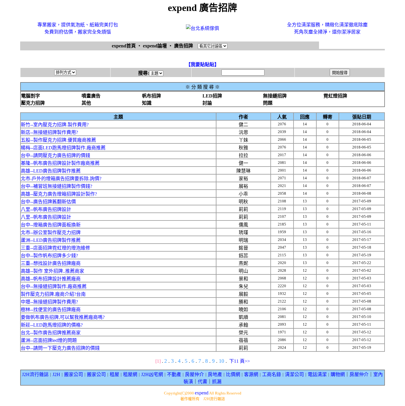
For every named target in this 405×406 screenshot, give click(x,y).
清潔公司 (294, 374)
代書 (202, 381)
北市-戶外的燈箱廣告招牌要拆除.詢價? (61, 178)
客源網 (251, 374)
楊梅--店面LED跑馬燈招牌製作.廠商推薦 (63, 147)
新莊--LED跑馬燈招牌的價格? (52, 324)
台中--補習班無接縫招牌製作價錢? (56, 186)
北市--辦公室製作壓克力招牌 (51, 232)
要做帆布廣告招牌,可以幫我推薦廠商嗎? (63, 317)
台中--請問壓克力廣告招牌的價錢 (55, 155)
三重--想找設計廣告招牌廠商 (51, 263)
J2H (56, 374)
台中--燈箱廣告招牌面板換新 (51, 224)
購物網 (338, 374)
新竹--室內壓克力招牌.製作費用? (55, 124)
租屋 (114, 374)
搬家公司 (73, 374)
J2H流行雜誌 (35, 374)
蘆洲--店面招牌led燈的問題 (49, 340)
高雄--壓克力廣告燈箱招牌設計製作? (59, 193)
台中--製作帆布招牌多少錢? (49, 255)
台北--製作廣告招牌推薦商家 (51, 332)
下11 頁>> (239, 361)
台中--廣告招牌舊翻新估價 (48, 201)
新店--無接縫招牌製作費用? (49, 132)
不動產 (174, 374)
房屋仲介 (194, 374)
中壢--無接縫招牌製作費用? (49, 301)
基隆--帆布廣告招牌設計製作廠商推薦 (60, 163)
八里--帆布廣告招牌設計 (46, 209)
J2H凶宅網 (152, 374)
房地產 (215, 374)
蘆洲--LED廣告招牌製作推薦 (51, 240)
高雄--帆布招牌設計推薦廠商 (51, 278)
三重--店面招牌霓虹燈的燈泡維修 (55, 247)
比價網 (233, 374)
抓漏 (216, 381)
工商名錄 (271, 374)
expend (201, 392)
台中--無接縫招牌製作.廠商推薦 (54, 286)
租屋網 (130, 374)
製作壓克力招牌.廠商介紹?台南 (53, 294)
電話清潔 (317, 374)
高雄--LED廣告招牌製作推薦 (51, 170)
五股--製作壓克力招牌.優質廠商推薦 (58, 140)
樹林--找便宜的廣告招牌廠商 (51, 309)
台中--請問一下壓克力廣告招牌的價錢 (60, 348)
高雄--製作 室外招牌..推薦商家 (52, 271)
